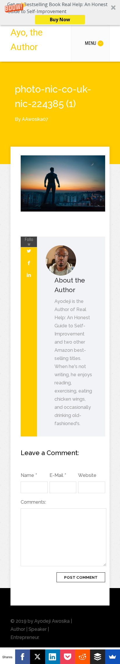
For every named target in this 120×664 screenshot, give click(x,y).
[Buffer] (97, 656)
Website (87, 475)
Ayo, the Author (26, 39)
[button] (60, 12)
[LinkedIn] (52, 656)
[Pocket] (67, 656)
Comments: (33, 502)
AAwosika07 (35, 119)
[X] (37, 656)
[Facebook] (22, 656)
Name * (29, 475)
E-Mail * (58, 475)
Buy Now (60, 19)
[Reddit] (82, 656)
